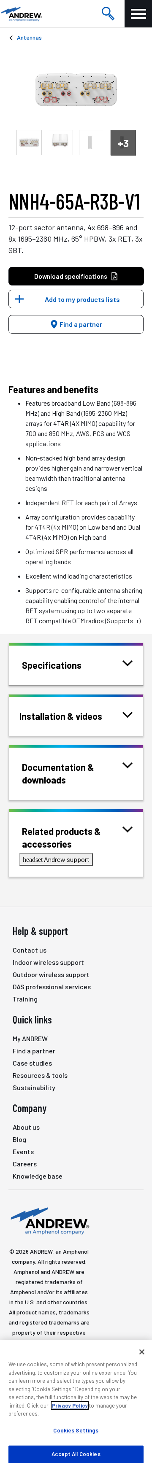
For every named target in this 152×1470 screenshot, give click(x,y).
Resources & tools (40, 1075)
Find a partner (80, 324)
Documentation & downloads (58, 773)
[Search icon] (108, 14)
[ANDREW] (21, 13)
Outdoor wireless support (51, 974)
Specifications (51, 665)
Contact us (29, 950)
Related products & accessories (61, 837)
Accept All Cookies (76, 1454)
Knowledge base (37, 1176)
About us (26, 1127)
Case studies (32, 1063)
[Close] (142, 1352)
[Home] (49, 1220)
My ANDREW (30, 1038)
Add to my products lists (82, 299)
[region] (76, 1405)
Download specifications (70, 276)
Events (23, 1151)
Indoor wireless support (48, 962)
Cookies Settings (75, 1430)
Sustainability (34, 1087)
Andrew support (56, 859)
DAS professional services (52, 987)
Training (25, 999)
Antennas (29, 37)
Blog (19, 1139)
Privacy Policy (70, 1405)
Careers (25, 1164)
